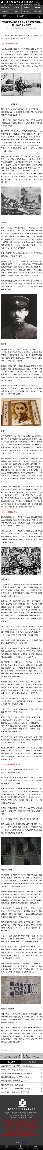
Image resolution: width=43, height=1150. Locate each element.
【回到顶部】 (26, 1142)
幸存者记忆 (21, 16)
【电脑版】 (16, 1142)
